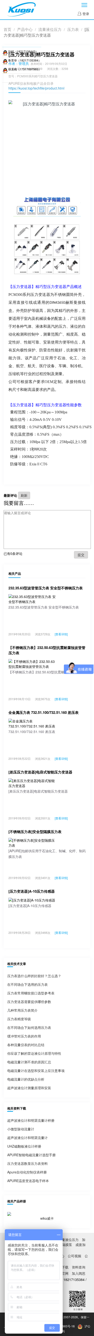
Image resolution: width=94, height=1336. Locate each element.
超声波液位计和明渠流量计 (27, 1137)
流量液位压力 (49, 29)
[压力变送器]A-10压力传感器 (31, 891)
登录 (85, 13)
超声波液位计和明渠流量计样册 (30, 1120)
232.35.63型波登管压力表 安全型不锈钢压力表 (45, 588)
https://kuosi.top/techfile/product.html (36, 88)
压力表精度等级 (19, 1018)
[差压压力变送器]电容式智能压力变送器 (40, 772)
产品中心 (25, 29)
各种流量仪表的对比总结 (25, 1044)
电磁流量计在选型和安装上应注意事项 (36, 1070)
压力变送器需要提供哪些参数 (29, 1001)
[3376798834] (5, 60)
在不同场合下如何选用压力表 (29, 1027)
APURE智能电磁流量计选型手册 (31, 1154)
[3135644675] (5, 51)
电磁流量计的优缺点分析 (25, 1079)
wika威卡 (47, 1218)
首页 (7, 29)
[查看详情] (61, 634)
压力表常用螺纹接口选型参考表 (30, 993)
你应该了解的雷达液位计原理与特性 (34, 1053)
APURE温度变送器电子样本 (28, 1180)
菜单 (84, 4)
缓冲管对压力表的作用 (24, 1036)
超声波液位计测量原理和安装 (29, 1087)
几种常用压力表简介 (22, 1010)
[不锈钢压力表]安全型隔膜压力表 (34, 831)
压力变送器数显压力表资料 (27, 1163)
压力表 (73, 29)
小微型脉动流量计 (20, 1129)
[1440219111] (5, 69)
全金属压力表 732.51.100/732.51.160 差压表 (43, 712)
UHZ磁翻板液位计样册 (24, 1146)
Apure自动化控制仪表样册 (27, 1172)
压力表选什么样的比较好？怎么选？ (34, 975)
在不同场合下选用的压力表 (27, 984)
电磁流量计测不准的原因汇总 (29, 1062)
